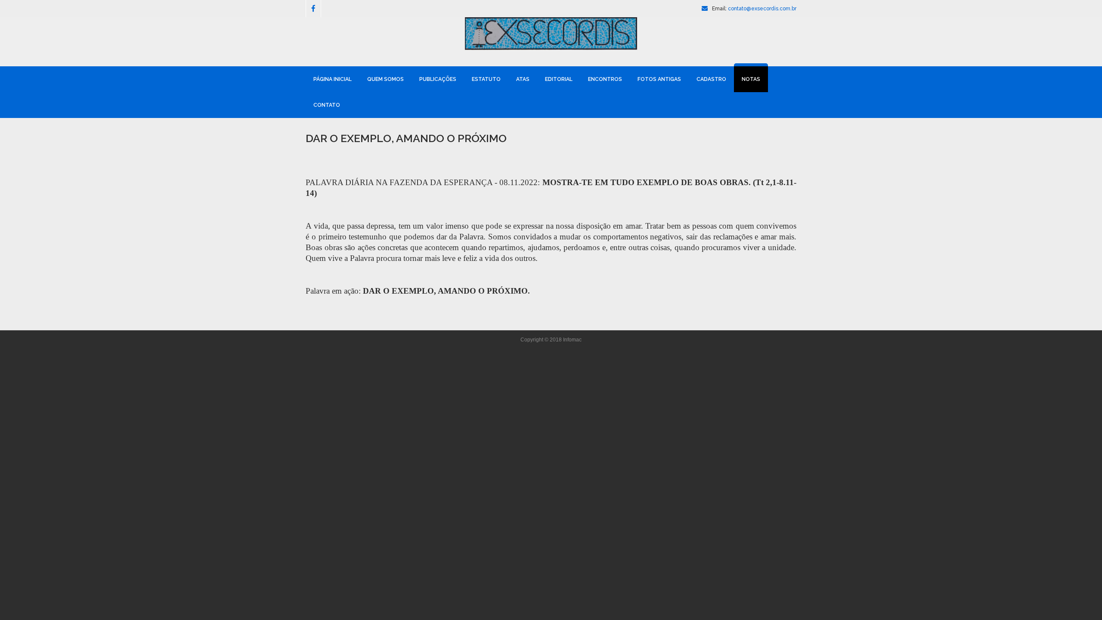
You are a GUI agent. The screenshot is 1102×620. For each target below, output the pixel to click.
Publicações (437, 79)
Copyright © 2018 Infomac (551, 340)
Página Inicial (332, 79)
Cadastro (711, 79)
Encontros (605, 79)
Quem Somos (385, 79)
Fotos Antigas (659, 79)
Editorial (559, 79)
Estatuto (486, 79)
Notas (751, 79)
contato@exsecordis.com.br (762, 9)
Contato (326, 105)
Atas (522, 79)
